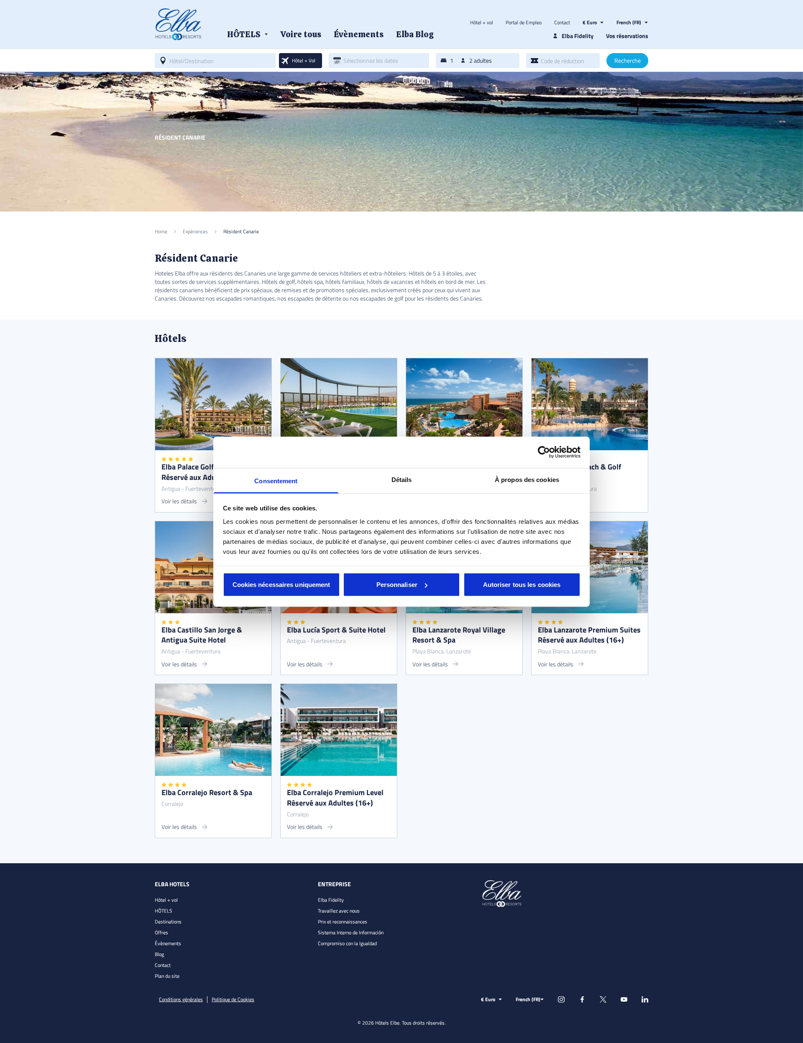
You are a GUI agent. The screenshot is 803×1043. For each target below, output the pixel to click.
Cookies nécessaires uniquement (281, 584)
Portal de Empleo (524, 22)
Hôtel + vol (481, 22)
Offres (161, 932)
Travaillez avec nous (339, 911)
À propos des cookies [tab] (527, 479)
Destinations (168, 922)
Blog (159, 954)
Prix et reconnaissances (342, 922)
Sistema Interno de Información (351, 932)
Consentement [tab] (275, 480)
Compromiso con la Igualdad (347, 943)
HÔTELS (163, 911)
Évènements (168, 943)
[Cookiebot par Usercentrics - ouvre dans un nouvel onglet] (544, 452)
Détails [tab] (401, 479)
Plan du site (167, 976)
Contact (562, 22)
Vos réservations (627, 35)
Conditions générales (181, 999)
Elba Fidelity (331, 900)
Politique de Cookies (233, 999)
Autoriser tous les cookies (522, 584)
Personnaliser (396, 584)
